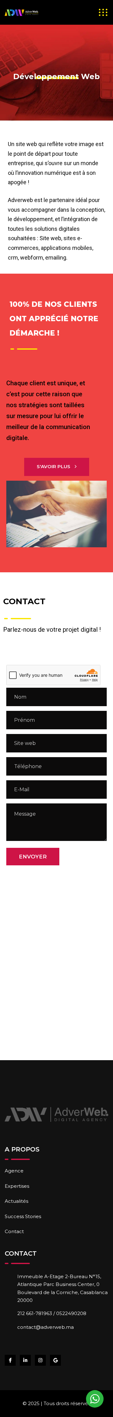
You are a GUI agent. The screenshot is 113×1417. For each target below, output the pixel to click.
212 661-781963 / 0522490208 (51, 1313)
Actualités (16, 1201)
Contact (14, 1231)
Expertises (17, 1186)
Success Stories (23, 1216)
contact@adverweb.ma (45, 1327)
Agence (14, 1171)
